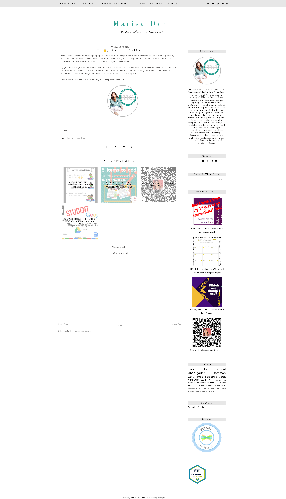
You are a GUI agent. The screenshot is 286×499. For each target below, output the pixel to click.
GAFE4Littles (220, 383)
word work (193, 380)
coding (215, 380)
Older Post (63, 324)
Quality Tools (221, 388)
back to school (73, 138)
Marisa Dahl (143, 24)
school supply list (198, 391)
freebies (209, 385)
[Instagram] (208, 4)
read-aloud (209, 383)
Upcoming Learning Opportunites (157, 4)
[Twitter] (223, 4)
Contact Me (67, 4)
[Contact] (227, 4)
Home (119, 325)
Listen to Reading (209, 388)
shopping (207, 391)
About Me (88, 4)
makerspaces (220, 385)
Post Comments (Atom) (80, 331)
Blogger (161, 498)
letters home (199, 383)
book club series (196, 385)
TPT (209, 380)
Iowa (83, 138)
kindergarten (197, 373)
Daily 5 (203, 380)
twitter (213, 391)
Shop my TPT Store (115, 4)
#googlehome (192, 388)
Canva (146, 58)
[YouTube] (213, 4)
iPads (200, 377)
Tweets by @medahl (196, 407)
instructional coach (215, 377)
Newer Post (176, 324)
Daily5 (200, 388)
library (190, 391)
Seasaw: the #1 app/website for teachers (207, 350)
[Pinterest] (218, 4)
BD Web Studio (138, 498)
